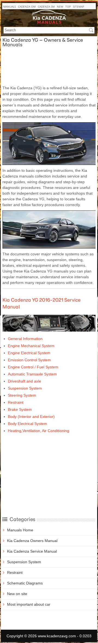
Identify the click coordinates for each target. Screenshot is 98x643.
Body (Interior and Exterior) (31, 416)
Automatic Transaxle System (32, 374)
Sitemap (78, 6)
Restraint (15, 402)
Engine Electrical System (29, 353)
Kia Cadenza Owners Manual (32, 540)
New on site (17, 594)
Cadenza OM (27, 6)
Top (68, 6)
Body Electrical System (27, 423)
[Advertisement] (49, 66)
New (60, 6)
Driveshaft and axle (24, 381)
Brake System (20, 409)
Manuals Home (20, 530)
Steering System (22, 395)
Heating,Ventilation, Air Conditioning (38, 430)
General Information (25, 338)
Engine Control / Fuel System (33, 367)
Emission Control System (29, 360)
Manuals (9, 6)
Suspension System (25, 388)
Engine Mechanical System (31, 346)
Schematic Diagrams (25, 583)
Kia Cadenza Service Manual (32, 551)
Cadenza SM (46, 6)
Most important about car (28, 604)
